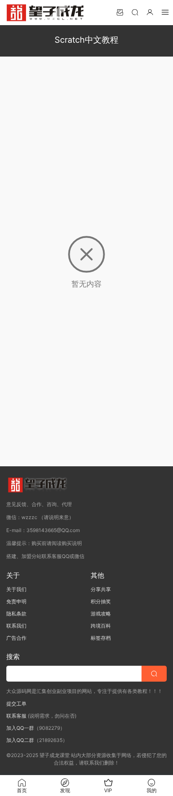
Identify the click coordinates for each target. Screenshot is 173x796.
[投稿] (119, 12)
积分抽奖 (101, 601)
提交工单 (16, 703)
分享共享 (101, 589)
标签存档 (101, 638)
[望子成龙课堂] (46, 12)
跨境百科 (101, 626)
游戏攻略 (101, 613)
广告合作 (16, 638)
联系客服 (16, 716)
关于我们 (16, 589)
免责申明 (16, 601)
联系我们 (16, 626)
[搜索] (135, 12)
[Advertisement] (86, 131)
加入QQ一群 (20, 728)
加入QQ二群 (20, 740)
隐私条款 (16, 613)
